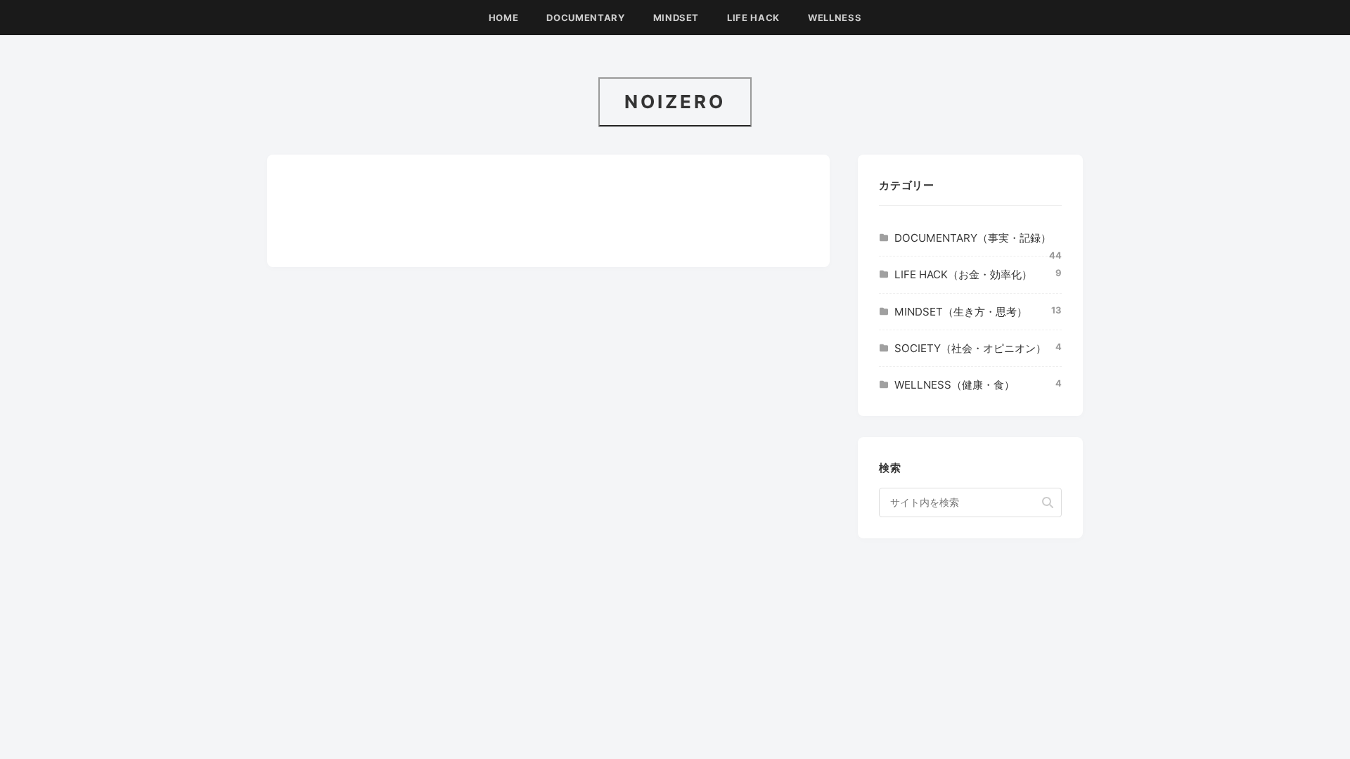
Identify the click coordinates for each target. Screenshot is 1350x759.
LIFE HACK (753, 17)
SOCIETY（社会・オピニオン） (970, 348)
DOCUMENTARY (585, 17)
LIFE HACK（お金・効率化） (963, 274)
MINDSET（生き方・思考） (960, 311)
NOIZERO (674, 101)
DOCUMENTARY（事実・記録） (972, 238)
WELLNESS (834, 17)
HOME (504, 17)
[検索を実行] (1047, 502)
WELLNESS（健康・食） (954, 384)
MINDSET (676, 17)
